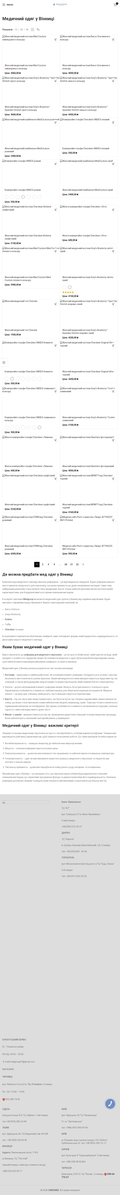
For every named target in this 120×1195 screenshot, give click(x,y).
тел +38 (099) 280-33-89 (14, 1121)
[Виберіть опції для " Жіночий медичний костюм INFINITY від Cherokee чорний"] (113, 478)
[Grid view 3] (32, 30)
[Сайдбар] (4, 362)
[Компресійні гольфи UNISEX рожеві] (23, 197)
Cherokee (10, 629)
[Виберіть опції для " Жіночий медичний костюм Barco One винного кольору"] (113, 39)
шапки (18, 714)
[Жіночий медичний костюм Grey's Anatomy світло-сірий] (70, 287)
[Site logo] (60, 4)
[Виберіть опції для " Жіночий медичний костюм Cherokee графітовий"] (55, 478)
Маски (8, 714)
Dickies (8, 619)
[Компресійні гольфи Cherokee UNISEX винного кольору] (28, 197)
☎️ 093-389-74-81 (11, 1099)
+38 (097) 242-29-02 (76, 876)
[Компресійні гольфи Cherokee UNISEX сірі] (34, 197)
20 (66, 564)
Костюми (9, 675)
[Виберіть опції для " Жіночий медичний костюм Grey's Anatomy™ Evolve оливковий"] (113, 391)
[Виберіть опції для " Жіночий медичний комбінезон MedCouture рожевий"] (55, 122)
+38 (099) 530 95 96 (17, 1140)
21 (71, 564)
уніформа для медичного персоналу (43, 654)
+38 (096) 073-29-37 (72, 826)
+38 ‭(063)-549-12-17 (96, 1143)
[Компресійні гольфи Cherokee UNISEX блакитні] (12, 197)
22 (77, 564)
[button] (113, 122)
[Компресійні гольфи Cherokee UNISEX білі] (7, 197)
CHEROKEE (53, 1190)
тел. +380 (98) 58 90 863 (74, 1161)
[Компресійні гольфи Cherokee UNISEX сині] (18, 197)
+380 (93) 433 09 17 (12, 1171)
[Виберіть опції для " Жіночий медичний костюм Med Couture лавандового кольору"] (55, 39)
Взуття (8, 699)
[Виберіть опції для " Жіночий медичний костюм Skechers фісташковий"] (113, 440)
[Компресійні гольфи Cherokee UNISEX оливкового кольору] (39, 197)
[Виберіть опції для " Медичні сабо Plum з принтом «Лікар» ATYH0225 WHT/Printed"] (113, 520)
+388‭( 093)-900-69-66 (77, 1127)
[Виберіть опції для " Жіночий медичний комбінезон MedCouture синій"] (113, 164)
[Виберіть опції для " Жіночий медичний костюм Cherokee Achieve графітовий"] (55, 209)
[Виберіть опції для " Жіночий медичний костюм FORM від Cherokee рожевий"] (55, 520)
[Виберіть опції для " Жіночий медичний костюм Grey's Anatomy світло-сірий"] (113, 251)
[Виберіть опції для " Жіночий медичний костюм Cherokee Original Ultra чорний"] (113, 345)
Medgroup (28, 599)
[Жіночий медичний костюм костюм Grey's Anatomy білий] (64, 287)
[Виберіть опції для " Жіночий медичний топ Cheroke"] (55, 304)
